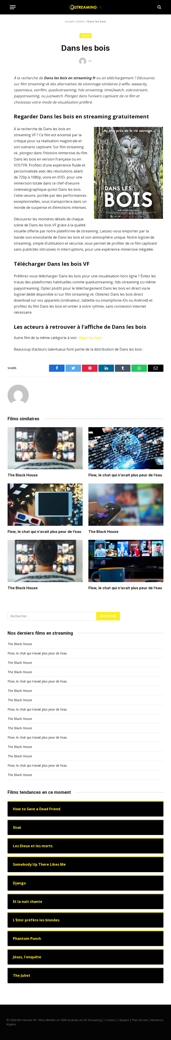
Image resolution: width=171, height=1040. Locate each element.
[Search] (159, 7)
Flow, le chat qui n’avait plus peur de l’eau (125, 475)
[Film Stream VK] (85, 7)
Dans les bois (90, 337)
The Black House (23, 475)
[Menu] (13, 7)
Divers (81, 21)
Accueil (69, 21)
